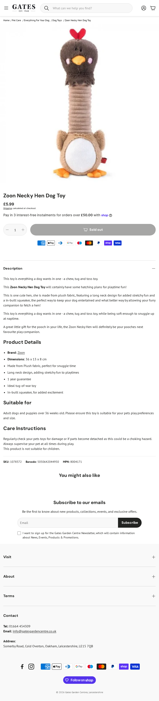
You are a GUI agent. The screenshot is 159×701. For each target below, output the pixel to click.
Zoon (21, 352)
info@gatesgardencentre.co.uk (34, 631)
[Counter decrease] (7, 229)
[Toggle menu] (6, 8)
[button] (86, 8)
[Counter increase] (23, 229)
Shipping (7, 208)
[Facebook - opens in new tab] (22, 666)
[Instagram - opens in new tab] (31, 666)
